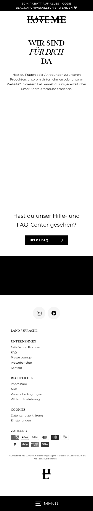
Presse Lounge (21, 357)
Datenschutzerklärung (27, 415)
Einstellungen (21, 420)
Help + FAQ (39, 240)
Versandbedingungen (26, 394)
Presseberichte (21, 362)
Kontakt (16, 367)
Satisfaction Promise (25, 347)
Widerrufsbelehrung (25, 399)
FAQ (14, 352)
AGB (14, 389)
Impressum (19, 384)
